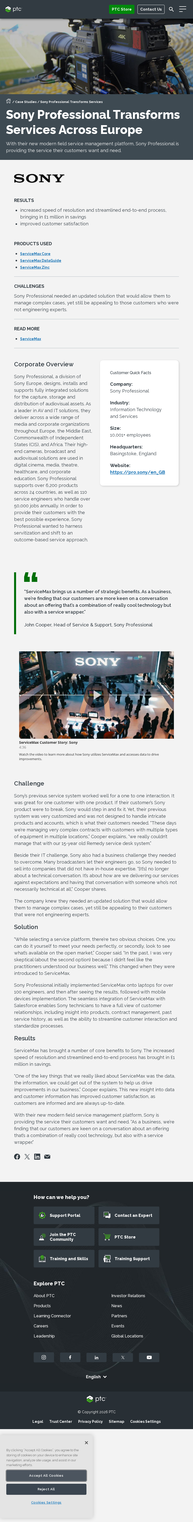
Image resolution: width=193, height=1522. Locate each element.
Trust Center (60, 1422)
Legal (37, 1422)
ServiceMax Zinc (35, 267)
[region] (46, 1476)
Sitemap (116, 1422)
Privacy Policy (90, 1422)
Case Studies (26, 102)
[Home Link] (9, 102)
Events (117, 1326)
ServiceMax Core (35, 254)
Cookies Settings (145, 1422)
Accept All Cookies (46, 1475)
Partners (119, 1316)
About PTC (44, 1295)
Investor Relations (128, 1295)
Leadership (44, 1336)
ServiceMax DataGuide (40, 261)
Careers (41, 1326)
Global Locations (127, 1336)
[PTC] (96, 1399)
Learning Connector (52, 1316)
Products (42, 1305)
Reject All (46, 1489)
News (116, 1305)
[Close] (86, 1442)
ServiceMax (30, 339)
